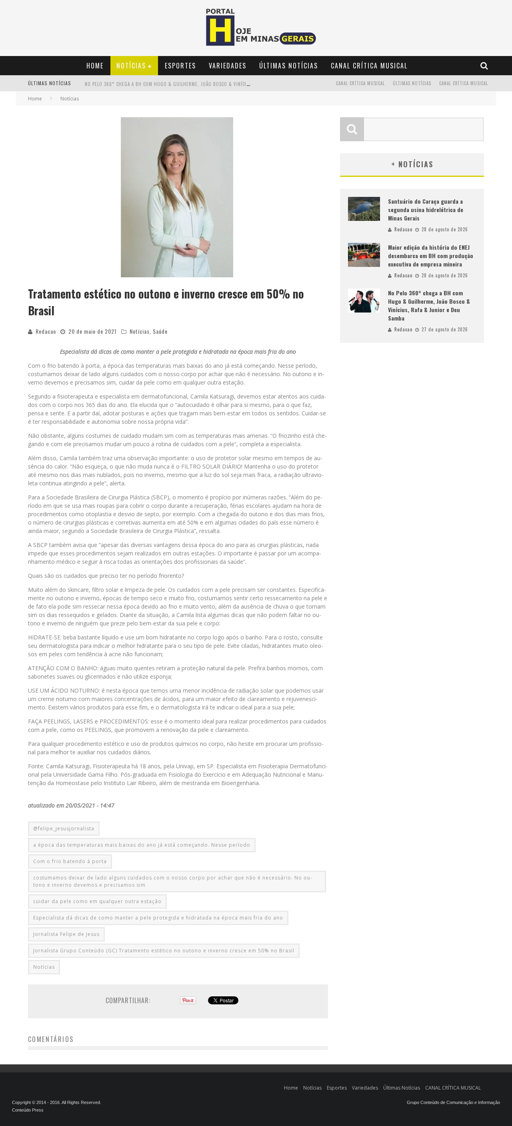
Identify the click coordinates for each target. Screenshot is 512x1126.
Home (95, 65)
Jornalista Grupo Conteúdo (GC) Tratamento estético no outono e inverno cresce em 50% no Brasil (163, 950)
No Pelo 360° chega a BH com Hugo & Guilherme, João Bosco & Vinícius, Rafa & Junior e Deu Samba (429, 305)
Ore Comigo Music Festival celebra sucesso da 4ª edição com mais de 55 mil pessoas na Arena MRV (197, 91)
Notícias (131, 65)
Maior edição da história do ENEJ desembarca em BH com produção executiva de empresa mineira (430, 255)
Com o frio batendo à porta (70, 861)
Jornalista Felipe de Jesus (66, 934)
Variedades (227, 65)
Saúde (160, 331)
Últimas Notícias (288, 65)
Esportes (180, 65)
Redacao (46, 331)
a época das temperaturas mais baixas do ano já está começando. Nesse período (141, 844)
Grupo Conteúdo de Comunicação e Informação (453, 1102)
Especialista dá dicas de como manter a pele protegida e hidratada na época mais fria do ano (158, 917)
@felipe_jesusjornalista (63, 828)
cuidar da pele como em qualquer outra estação (97, 901)
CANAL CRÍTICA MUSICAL (369, 65)
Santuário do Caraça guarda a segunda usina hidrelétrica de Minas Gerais (425, 209)
